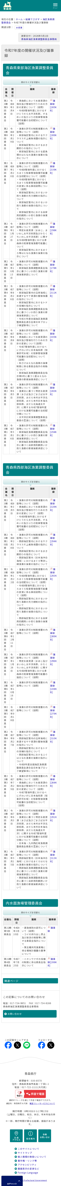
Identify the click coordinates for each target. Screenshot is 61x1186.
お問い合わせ (15, 1013)
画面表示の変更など (28, 1168)
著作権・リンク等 (27, 1160)
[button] (12, 1181)
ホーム (19, 19)
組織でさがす (33, 19)
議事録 (53, 105)
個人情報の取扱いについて (32, 1156)
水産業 (19, 27)
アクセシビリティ (27, 1164)
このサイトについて (28, 1148)
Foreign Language (28, 1172)
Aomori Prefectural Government (31, 1180)
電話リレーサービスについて (42, 1103)
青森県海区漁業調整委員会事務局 (39, 39)
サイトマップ (25, 1152)
